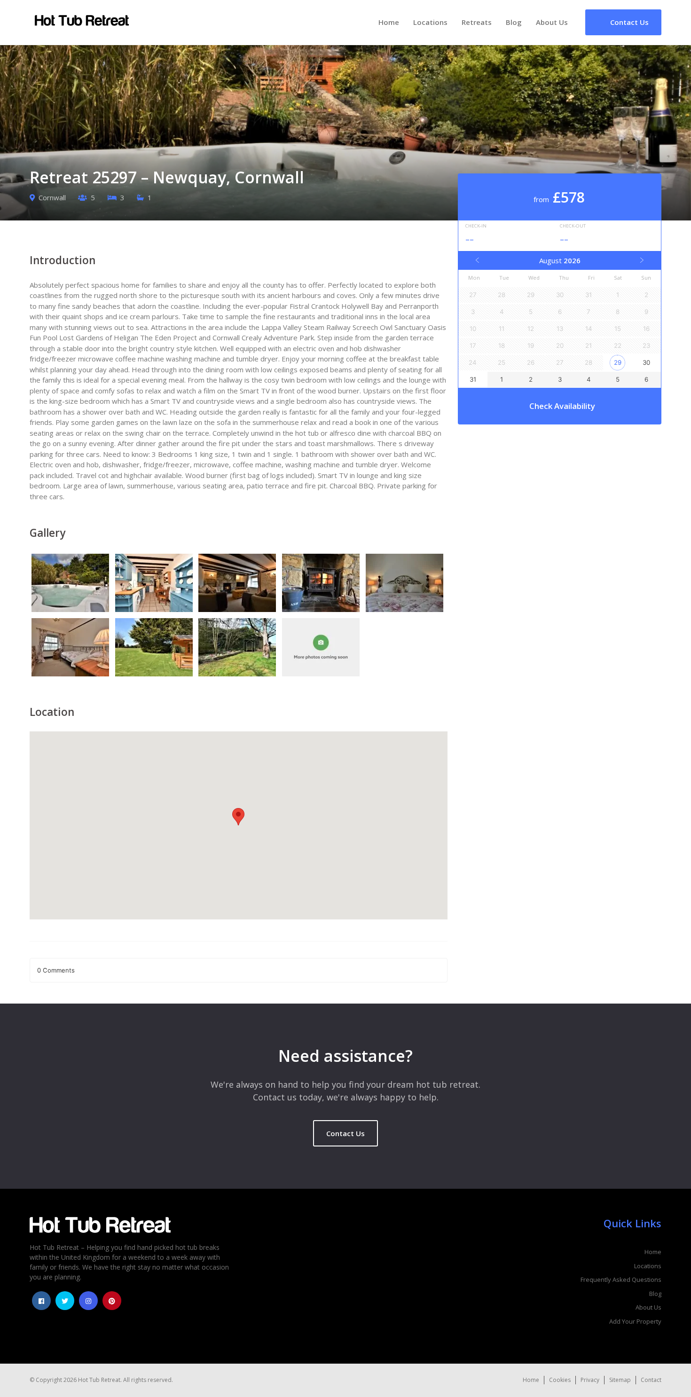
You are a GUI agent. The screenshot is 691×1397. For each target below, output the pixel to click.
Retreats (477, 22)
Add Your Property (635, 1321)
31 (473, 379)
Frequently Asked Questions (621, 1279)
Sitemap (620, 1380)
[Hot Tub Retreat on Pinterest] (111, 1300)
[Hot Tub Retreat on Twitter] (64, 1300)
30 (646, 362)
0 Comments (56, 970)
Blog (514, 22)
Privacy (590, 1380)
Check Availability (562, 405)
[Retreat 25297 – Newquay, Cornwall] (71, 584)
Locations (430, 22)
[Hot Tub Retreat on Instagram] (88, 1300)
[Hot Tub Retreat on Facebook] (41, 1300)
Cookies (560, 1380)
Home (388, 22)
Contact (651, 1380)
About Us (552, 22)
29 (617, 362)
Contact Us (345, 1133)
